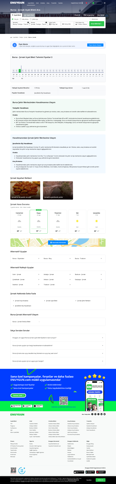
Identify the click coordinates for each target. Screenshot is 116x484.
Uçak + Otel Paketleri (34, 436)
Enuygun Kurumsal (53, 441)
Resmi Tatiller (90, 452)
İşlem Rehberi (90, 450)
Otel (30, 421)
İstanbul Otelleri (33, 423)
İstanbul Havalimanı (92, 426)
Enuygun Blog (90, 444)
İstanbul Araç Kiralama (73, 423)
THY (11, 423)
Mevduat (12, 456)
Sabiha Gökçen (90, 423)
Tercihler (89, 480)
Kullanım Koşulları (91, 459)
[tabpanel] (58, 22)
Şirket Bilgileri (71, 448)
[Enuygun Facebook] (92, 414)
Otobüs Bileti (52, 421)
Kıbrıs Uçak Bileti (14, 432)
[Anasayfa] (11, 37)
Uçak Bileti (15, 37)
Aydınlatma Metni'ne (73, 480)
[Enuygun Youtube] (105, 414)
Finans (12, 441)
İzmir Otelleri (32, 430)
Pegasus (12, 426)
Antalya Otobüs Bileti (53, 434)
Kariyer (69, 452)
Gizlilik (88, 461)
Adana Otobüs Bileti (53, 432)
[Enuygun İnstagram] (95, 414)
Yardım (88, 448)
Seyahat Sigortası (34, 448)
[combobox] (20, 24)
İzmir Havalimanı (91, 430)
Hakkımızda (71, 444)
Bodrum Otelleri (33, 428)
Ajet (11, 430)
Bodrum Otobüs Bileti (53, 430)
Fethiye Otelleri (33, 434)
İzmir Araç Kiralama (72, 428)
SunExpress (13, 428)
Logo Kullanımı (71, 454)
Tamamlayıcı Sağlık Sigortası (36, 452)
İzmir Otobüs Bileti (53, 428)
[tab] (16, 15)
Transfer (89, 421)
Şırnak (25, 37)
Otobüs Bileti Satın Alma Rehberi (56, 436)
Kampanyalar (90, 446)
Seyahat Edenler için (53, 444)
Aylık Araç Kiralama (72, 432)
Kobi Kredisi (13, 452)
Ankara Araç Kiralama (73, 426)
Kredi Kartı (13, 454)
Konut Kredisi (13, 448)
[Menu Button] (97, 2)
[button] (14, 70)
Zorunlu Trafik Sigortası (35, 446)
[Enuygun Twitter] (98, 414)
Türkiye (21, 37)
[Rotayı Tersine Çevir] (30, 24)
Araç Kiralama (71, 421)
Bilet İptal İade (90, 454)
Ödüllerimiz (70, 456)
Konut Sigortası (33, 454)
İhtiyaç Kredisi (14, 444)
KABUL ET (100, 480)
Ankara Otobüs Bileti (53, 426)
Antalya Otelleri (33, 426)
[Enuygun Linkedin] (101, 414)
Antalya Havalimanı (91, 428)
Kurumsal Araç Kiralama (74, 434)
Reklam (69, 450)
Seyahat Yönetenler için (54, 446)
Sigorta (31, 441)
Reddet (23, 481)
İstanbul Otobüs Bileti (54, 423)
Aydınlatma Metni (91, 456)
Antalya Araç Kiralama (73, 430)
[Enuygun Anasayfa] (17, 3)
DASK (30, 456)
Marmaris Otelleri (33, 432)
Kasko (31, 444)
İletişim (69, 446)
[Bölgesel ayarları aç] (87, 3)
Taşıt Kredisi (13, 450)
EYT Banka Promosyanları (17, 446)
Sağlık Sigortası (33, 450)
